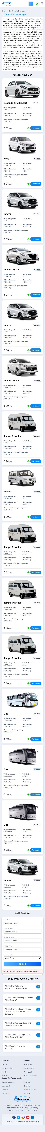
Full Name (7, 920)
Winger (8, 491)
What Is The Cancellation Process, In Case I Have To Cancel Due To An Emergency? (19, 1011)
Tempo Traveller (12, 436)
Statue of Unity (6, 1093)
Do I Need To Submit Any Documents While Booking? (19, 998)
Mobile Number (9, 937)
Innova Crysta (11, 269)
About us (4, 1064)
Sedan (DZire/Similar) (15, 103)
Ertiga (7, 158)
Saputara (27, 1082)
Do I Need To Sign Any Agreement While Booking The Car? (18, 1035)
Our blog (4, 1072)
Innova (7, 214)
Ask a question (29, 1068)
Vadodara (5, 1090)
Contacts (4, 1076)
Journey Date (8, 955)
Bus (6, 713)
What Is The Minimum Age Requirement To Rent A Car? (16, 987)
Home (4, 11)
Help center (28, 1064)
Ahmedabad (6, 1086)
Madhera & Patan (30, 1090)
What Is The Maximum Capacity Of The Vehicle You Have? (18, 1024)
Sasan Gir (27, 1093)
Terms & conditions (30, 1076)
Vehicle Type (8, 946)
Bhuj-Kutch (27, 1086)
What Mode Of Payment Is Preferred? (15, 1047)
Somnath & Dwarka (8, 1082)
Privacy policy (28, 1072)
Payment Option (7, 1068)
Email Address (8, 928)
